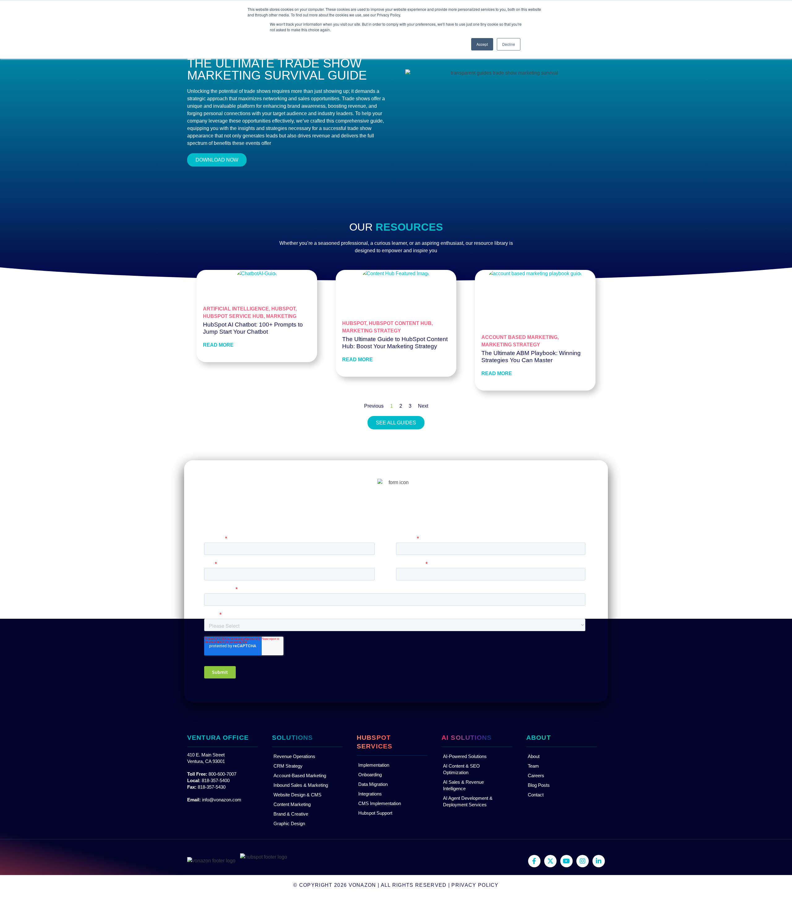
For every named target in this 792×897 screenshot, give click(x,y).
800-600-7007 (222, 774)
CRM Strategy (288, 766)
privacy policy (474, 885)
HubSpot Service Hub (233, 316)
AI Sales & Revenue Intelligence (463, 785)
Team (533, 766)
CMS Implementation (379, 803)
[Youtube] (566, 861)
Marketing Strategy (371, 330)
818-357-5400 (216, 780)
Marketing (281, 316)
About (534, 756)
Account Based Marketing (519, 337)
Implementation (373, 765)
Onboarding (370, 774)
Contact (536, 794)
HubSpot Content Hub (400, 323)
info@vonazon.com (221, 799)
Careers (536, 775)
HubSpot (283, 308)
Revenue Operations (294, 756)
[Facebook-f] (534, 861)
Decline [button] (508, 44)
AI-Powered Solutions (465, 756)
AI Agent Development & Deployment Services (468, 801)
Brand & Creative (290, 814)
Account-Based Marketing (299, 775)
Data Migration (373, 784)
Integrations (370, 793)
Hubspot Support (375, 813)
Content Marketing (292, 804)
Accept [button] (482, 44)
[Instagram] (582, 861)
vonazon (362, 885)
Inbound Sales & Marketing (300, 785)
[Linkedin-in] (598, 861)
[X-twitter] (550, 861)
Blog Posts (539, 785)
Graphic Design (289, 823)
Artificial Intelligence (236, 308)
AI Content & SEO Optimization (461, 769)
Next (423, 406)
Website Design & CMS (297, 794)
